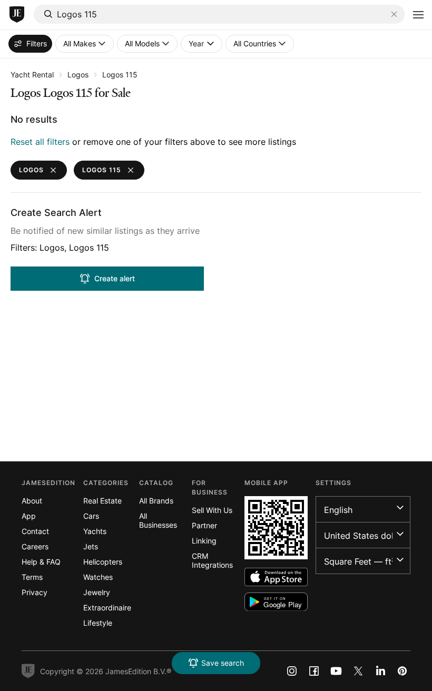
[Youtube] (336, 671)
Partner (204, 525)
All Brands (156, 500)
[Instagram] (292, 671)
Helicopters (102, 561)
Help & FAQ (41, 561)
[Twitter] (358, 671)
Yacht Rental (32, 74)
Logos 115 (120, 74)
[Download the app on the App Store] (276, 577)
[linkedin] (380, 671)
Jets (90, 546)
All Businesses (158, 520)
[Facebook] (314, 671)
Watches (98, 576)
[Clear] (394, 14)
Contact (35, 531)
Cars (91, 515)
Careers (35, 546)
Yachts (94, 531)
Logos (78, 74)
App (29, 515)
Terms (32, 576)
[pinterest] (402, 671)
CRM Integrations (212, 560)
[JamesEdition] (17, 14)
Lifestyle (97, 622)
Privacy (34, 592)
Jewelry (96, 592)
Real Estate (102, 500)
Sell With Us (212, 510)
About (32, 500)
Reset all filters (40, 141)
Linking (204, 540)
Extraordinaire (107, 607)
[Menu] (418, 14)
